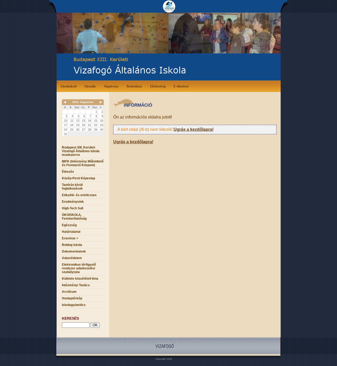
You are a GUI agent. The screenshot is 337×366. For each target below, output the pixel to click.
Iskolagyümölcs (74, 305)
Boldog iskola (72, 245)
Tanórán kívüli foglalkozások (72, 186)
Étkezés (68, 172)
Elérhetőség (158, 86)
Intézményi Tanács (76, 285)
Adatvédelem (72, 258)
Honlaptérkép (72, 298)
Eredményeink (73, 202)
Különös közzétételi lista (80, 278)
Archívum (69, 292)
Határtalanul (71, 232)
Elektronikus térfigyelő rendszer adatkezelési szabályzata (79, 268)
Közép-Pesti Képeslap (78, 178)
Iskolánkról (68, 86)
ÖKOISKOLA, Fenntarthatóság (74, 216)
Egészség (69, 225)
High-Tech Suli (72, 208)
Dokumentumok (74, 251)
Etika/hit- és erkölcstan (79, 195)
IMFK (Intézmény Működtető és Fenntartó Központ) (82, 163)
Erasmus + (70, 238)
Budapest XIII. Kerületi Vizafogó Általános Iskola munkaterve (81, 151)
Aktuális (90, 86)
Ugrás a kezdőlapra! (194, 129)
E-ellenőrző (181, 86)
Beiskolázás (134, 86)
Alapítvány (111, 86)
